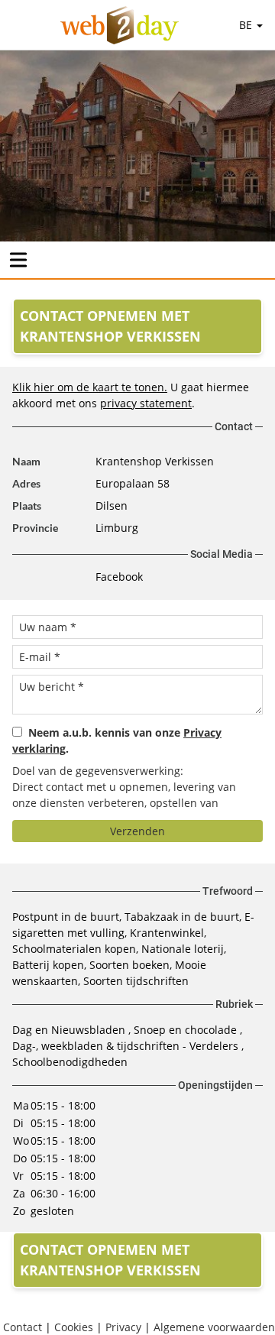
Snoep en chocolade (187, 1029)
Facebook (119, 576)
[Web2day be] (119, 25)
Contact (22, 1327)
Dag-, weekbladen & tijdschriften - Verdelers (126, 1046)
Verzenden (137, 831)
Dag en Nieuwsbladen (70, 1029)
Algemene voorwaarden (214, 1327)
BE (247, 25)
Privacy (123, 1327)
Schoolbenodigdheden (70, 1062)
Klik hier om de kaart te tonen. (89, 387)
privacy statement (146, 403)
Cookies (73, 1327)
